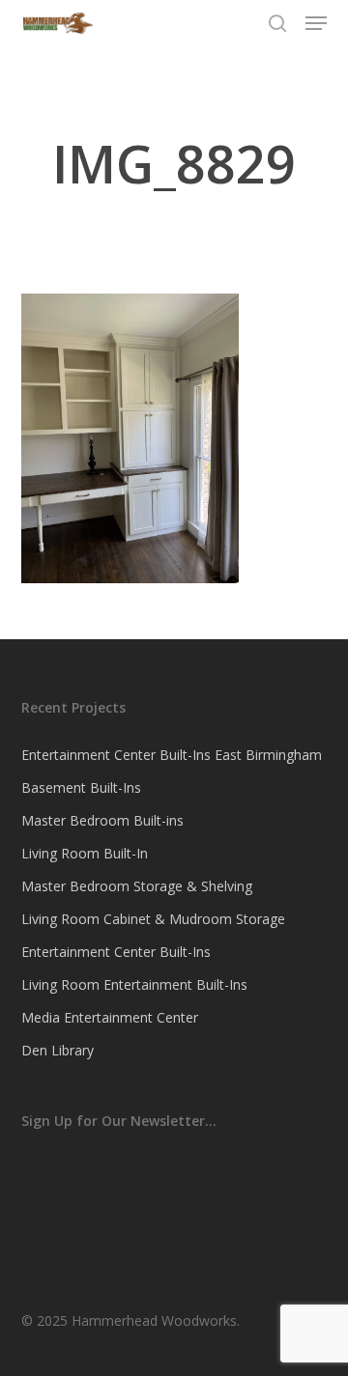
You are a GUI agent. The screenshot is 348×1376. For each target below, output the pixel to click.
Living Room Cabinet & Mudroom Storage (153, 919)
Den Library (57, 1050)
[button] (316, 23)
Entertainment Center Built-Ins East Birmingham (171, 754)
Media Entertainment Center (109, 1017)
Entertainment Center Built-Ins (116, 951)
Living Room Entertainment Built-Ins (134, 984)
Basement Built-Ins (81, 787)
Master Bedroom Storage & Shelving (136, 886)
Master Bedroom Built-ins (102, 820)
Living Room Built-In (84, 853)
